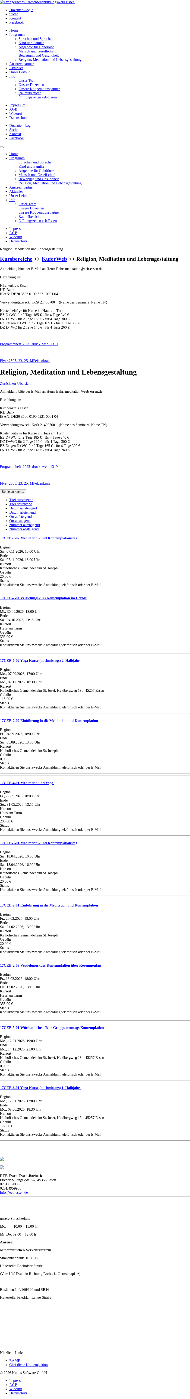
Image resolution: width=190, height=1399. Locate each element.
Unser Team (27, 80)
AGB (13, 109)
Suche (13, 14)
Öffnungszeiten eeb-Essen (38, 97)
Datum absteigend (22, 512)
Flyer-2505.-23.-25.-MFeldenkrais (25, 361)
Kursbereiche (16, 259)
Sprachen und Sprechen (36, 39)
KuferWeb (54, 259)
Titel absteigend (20, 504)
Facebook (16, 22)
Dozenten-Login (21, 10)
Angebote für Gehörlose (36, 47)
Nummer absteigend (24, 529)
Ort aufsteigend (20, 517)
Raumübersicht (30, 93)
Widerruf (15, 113)
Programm (17, 34)
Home (13, 30)
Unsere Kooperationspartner (39, 89)
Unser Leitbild (19, 72)
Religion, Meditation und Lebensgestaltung (50, 60)
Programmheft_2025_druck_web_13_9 (29, 344)
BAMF (14, 1361)
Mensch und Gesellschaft (37, 51)
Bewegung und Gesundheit (39, 55)
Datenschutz (18, 118)
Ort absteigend (20, 521)
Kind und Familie (31, 43)
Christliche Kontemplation (28, 1365)
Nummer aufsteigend (24, 525)
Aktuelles (16, 68)
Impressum (17, 105)
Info (12, 76)
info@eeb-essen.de (14, 1192)
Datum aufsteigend (23, 508)
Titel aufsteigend (21, 500)
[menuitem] (99, 10)
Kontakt (15, 18)
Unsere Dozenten (31, 85)
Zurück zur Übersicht (15, 383)
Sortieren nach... (13, 491)
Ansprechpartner (21, 64)
